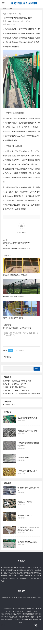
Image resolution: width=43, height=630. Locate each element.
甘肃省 (11, 14)
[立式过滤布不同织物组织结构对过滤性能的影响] (9, 530)
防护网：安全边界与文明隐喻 (13, 318)
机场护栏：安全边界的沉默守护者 (16, 390)
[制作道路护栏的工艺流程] (9, 543)
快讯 (39, 597)
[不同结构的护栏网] (9, 503)
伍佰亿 (35, 611)
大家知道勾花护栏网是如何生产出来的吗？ (16, 249)
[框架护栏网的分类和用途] (9, 419)
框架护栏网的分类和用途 (27, 418)
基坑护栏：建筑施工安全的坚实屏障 (15, 275)
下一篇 (5, 246)
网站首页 (5, 597)
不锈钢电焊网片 (24, 457)
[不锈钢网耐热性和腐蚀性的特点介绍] (9, 445)
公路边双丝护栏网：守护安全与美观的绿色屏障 (21, 393)
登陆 (4, 8)
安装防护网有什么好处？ (27, 470)
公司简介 (12, 597)
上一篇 (5, 240)
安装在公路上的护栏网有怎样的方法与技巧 (16, 243)
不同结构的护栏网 (25, 502)
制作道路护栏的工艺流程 (28, 542)
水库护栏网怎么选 (25, 515)
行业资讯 (19, 597)
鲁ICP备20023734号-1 (16, 611)
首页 (4, 14)
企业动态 (26, 597)
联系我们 (34, 597)
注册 (10, 8)
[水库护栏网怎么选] (9, 516)
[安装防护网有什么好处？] (9, 472)
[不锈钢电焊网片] (9, 458)
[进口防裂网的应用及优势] (9, 432)
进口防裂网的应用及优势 (27, 431)
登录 (10, 351)
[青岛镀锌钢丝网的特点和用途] (9, 490)
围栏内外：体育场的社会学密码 (13, 296)
